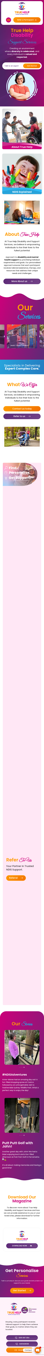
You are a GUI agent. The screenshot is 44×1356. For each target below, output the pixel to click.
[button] (8, 19)
